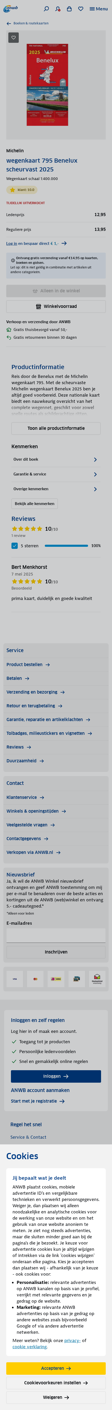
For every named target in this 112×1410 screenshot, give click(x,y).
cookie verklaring (30, 1347)
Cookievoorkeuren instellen (52, 1383)
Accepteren (52, 1368)
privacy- (72, 1340)
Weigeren (52, 1397)
